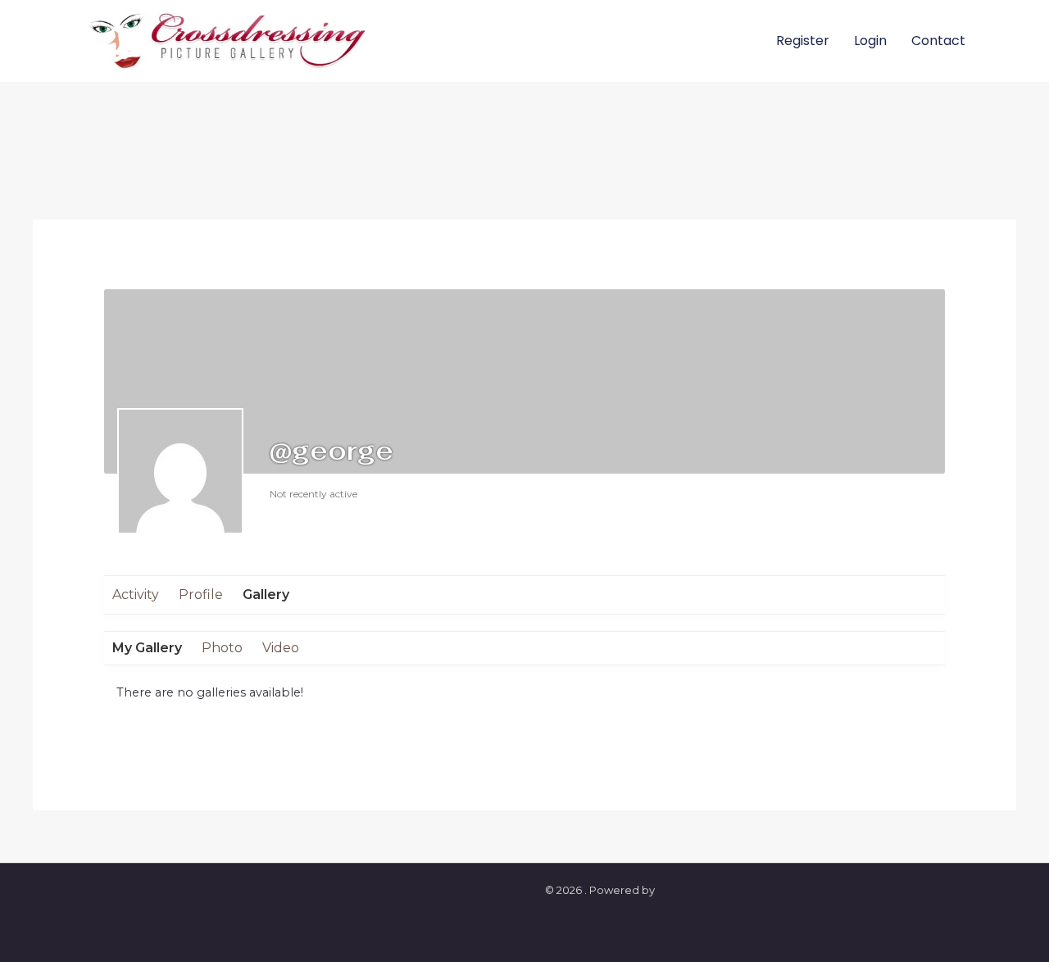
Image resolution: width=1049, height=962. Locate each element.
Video (280, 648)
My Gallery (147, 648)
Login (870, 40)
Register (802, 40)
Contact (938, 40)
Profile (201, 594)
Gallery (266, 594)
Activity (135, 594)
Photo (222, 648)
